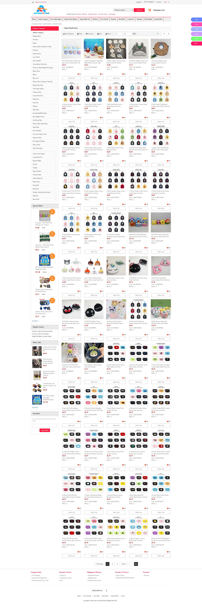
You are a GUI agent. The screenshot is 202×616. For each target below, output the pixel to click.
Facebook (106, 590)
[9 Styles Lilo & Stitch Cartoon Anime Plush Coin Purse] (94, 92)
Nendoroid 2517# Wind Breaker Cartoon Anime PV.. (49, 349)
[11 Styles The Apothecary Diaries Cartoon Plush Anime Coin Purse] (161, 353)
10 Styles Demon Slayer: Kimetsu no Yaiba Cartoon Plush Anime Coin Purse (160, 454)
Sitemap (139, 19)
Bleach (34, 74)
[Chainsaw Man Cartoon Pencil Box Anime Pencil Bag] (44, 282)
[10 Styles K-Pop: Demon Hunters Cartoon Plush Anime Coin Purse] (94, 439)
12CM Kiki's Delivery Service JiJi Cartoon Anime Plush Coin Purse (70, 323)
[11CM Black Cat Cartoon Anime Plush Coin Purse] (138, 266)
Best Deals (122, 19)
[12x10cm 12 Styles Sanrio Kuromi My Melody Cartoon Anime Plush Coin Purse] (116, 309)
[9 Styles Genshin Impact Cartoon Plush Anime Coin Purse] (138, 353)
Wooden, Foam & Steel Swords (41, 192)
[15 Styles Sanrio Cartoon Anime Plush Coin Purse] (138, 92)
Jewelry (35, 164)
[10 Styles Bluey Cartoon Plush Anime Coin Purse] (161, 483)
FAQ (61, 580)
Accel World (36, 57)
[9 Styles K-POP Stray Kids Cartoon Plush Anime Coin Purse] (71, 526)
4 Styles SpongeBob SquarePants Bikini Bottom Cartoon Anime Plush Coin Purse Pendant (93, 63)
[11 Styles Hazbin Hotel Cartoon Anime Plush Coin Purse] (161, 179)
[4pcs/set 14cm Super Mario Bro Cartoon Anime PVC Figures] (37, 375)
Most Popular (69, 34)
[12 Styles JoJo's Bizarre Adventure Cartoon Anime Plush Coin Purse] (116, 222)
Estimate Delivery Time (94, 580)
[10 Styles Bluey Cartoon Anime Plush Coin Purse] (71, 222)
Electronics (36, 189)
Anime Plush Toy (85, 19)
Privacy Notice (120, 575)
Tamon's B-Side (37, 138)
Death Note (36, 99)
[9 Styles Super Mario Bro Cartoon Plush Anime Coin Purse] (138, 483)
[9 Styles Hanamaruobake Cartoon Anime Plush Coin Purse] (94, 179)
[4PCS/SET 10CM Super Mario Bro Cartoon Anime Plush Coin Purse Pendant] (161, 222)
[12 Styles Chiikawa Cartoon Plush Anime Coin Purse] (138, 526)
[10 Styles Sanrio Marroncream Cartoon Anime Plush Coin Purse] (94, 136)
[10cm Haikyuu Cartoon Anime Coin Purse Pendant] (94, 353)
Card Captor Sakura (38, 88)
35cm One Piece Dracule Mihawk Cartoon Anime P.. (48, 361)
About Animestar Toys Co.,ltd (40, 580)
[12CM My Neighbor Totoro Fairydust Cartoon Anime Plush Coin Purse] (94, 309)
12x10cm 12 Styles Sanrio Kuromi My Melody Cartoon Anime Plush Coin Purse (115, 323)
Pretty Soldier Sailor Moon (40, 124)
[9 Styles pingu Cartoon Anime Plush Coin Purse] (94, 222)
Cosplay (35, 168)
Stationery (35, 196)
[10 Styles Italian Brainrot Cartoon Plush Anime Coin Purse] (116, 526)
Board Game (36, 182)
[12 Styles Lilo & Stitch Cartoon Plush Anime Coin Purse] (138, 396)
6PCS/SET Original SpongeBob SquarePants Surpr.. (48, 398)
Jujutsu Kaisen (37, 53)
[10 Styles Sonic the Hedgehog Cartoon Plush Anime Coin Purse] (94, 396)
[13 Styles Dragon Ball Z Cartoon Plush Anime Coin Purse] (161, 396)
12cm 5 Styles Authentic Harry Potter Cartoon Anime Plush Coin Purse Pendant (93, 280)
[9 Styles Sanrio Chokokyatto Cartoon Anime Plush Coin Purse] (161, 92)
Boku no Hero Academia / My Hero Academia (43, 82)
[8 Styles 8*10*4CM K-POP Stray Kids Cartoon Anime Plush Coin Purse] (71, 353)
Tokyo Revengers (37, 148)
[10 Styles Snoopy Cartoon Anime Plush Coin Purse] (71, 92)
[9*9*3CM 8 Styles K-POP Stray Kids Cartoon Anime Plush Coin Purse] (71, 49)
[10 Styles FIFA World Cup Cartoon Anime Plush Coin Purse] (138, 309)
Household (36, 185)
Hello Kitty (36, 109)
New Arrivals (104, 19)
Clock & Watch (37, 175)
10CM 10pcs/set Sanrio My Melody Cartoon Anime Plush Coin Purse (159, 323)
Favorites (91, 34)
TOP (195, 43)
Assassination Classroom (40, 64)
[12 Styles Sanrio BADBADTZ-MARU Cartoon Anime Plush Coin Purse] (161, 136)
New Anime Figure (56, 19)
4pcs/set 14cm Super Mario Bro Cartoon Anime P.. (49, 373)
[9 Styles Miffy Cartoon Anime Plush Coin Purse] (116, 136)
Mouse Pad (36, 199)
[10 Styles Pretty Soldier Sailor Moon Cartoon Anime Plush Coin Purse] (138, 136)
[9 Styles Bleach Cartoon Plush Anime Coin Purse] (116, 396)
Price (109, 34)
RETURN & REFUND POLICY (125, 578)
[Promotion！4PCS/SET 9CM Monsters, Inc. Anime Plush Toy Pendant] (44, 215)
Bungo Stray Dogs (38, 85)
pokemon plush (92, 14)
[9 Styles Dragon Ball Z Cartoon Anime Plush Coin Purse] (71, 136)
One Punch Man (37, 120)
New (100, 34)
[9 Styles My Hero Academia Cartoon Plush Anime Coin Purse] (71, 396)
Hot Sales (96, 596)
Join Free (44, 2)
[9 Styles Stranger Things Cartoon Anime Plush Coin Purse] (116, 179)
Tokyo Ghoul (36, 145)
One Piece (35, 39)
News (123, 596)
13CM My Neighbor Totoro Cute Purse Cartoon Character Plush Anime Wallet (138, 63)
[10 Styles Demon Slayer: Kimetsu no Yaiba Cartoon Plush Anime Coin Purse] (161, 439)
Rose (196, 19)
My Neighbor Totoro (38, 117)
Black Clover (36, 71)
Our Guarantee (36, 575)
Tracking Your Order (66, 578)
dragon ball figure (37, 336)
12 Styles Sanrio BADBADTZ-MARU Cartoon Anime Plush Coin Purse (160, 150)
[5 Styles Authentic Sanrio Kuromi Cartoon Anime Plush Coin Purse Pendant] (71, 266)
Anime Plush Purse (57, 24)
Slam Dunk (36, 127)
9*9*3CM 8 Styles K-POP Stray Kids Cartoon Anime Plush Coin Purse (71, 63)
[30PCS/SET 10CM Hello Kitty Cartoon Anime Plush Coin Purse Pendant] (138, 222)
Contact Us (131, 19)
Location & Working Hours (39, 578)
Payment (113, 19)
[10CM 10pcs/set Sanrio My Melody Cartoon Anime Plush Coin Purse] (161, 309)
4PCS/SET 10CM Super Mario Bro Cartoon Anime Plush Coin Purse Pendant (160, 236)
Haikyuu (35, 106)
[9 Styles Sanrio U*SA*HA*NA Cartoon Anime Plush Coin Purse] (71, 179)
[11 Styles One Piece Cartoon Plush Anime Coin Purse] (138, 439)
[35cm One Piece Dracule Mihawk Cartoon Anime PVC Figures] (37, 363)
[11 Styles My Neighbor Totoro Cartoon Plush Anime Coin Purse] (71, 439)
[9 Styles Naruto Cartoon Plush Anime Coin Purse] (116, 439)
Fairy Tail (35, 102)
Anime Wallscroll (37, 178)
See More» (35, 321)
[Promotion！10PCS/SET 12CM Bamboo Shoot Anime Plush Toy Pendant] (44, 238)
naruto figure (111, 14)
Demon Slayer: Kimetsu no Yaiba (42, 46)
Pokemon (35, 50)
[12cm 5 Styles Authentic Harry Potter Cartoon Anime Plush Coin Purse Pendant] (94, 266)
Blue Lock (35, 78)
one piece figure (47, 336)
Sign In (37, 2)
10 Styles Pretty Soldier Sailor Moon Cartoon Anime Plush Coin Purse (138, 150)
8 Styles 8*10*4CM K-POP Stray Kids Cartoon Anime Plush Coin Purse (71, 367)
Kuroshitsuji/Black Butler (40, 113)
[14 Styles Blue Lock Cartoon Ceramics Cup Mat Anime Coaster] (37, 387)
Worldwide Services (93, 575)
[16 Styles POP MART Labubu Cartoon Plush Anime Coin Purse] (94, 526)
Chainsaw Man (37, 92)
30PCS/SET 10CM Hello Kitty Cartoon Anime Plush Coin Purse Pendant (138, 236)
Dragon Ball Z (37, 36)
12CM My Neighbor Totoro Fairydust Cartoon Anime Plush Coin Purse (93, 323)
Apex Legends (37, 60)
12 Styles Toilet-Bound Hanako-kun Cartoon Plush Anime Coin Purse (93, 497)
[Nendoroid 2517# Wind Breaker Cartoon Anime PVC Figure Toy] (37, 351)
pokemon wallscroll (81, 14)
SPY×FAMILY (37, 131)
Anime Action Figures (70, 19)
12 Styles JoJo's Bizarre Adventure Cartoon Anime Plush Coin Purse (116, 236)
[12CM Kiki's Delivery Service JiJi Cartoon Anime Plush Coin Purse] (71, 309)
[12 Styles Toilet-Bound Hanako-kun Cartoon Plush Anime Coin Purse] (94, 483)
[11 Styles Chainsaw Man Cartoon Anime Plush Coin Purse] (138, 179)
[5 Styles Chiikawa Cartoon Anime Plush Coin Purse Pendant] (116, 49)
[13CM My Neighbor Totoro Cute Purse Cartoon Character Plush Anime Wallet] (138, 49)
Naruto (35, 43)
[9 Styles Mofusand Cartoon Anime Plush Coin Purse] (116, 92)
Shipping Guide (92, 578)
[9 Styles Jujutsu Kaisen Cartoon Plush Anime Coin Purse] (116, 353)
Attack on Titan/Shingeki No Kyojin (43, 67)
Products (95, 19)
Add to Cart (71, 78)
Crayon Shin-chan (38, 95)
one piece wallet (102, 14)
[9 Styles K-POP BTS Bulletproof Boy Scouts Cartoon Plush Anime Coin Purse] (161, 526)
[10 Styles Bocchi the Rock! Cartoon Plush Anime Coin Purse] (71, 483)
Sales (80, 34)
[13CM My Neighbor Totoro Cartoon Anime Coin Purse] (161, 49)
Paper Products (37, 171)
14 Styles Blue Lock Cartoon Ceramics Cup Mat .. (49, 385)
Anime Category (43, 19)
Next (123, 564)
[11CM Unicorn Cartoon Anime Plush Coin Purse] (116, 266)
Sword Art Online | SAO (40, 134)
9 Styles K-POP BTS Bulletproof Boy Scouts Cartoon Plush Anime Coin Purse (160, 540)
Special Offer (158, 19)
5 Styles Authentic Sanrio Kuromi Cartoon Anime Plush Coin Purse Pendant (71, 280)
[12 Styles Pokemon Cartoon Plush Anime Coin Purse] (116, 483)
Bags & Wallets (37, 161)
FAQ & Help (148, 19)
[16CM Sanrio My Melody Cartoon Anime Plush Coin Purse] (161, 266)
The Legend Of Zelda (39, 141)
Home (34, 19)
